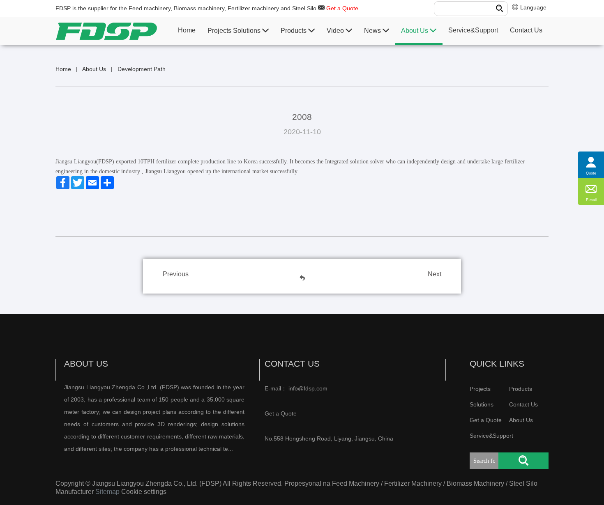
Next (434, 274)
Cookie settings (143, 491)
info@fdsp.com (307, 388)
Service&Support (473, 30)
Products (294, 30)
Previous (176, 274)
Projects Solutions (234, 30)
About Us (415, 30)
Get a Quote (342, 8)
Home (187, 30)
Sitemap (107, 491)
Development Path (142, 69)
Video (336, 30)
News (373, 30)
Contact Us (526, 30)
